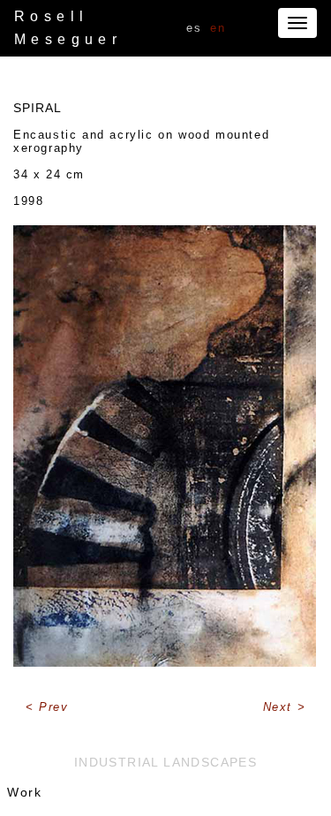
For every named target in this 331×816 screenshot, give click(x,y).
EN (217, 27)
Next (280, 707)
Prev (53, 707)
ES (193, 27)
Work (24, 792)
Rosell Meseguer (68, 28)
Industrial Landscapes (165, 762)
